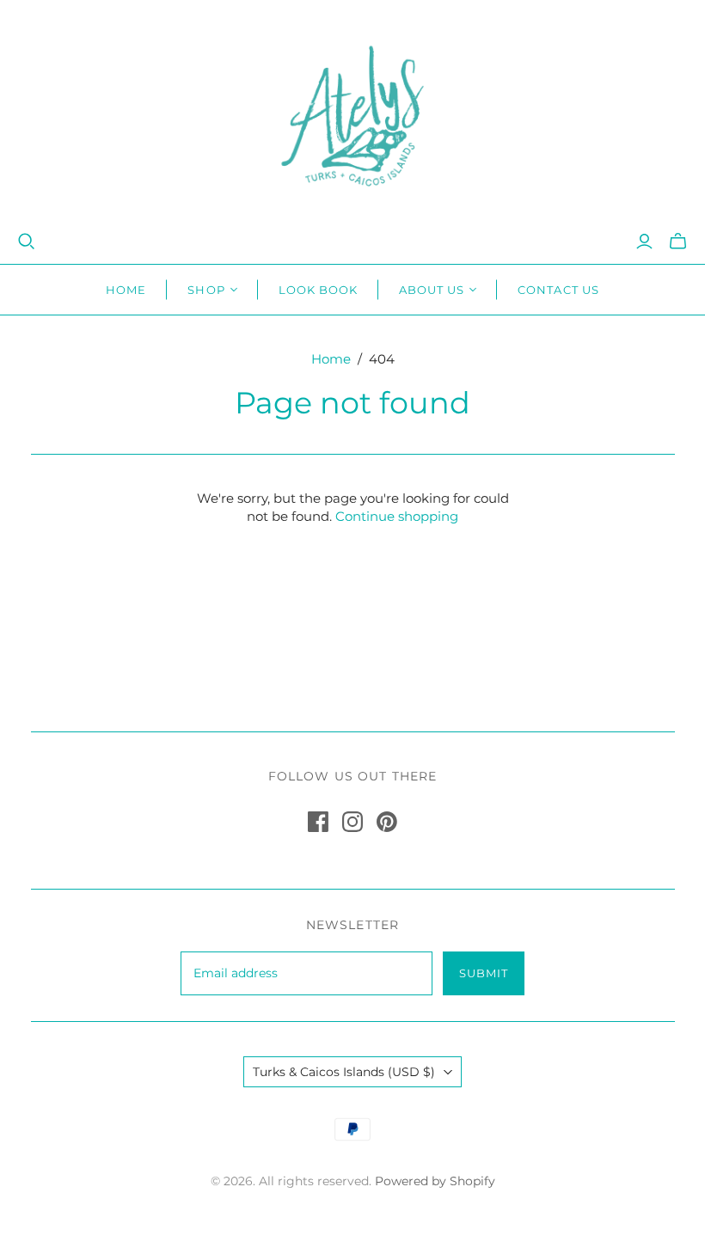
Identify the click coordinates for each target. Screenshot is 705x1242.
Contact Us (558, 290)
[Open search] (26, 241)
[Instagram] (352, 821)
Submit (483, 973)
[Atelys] (352, 116)
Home (126, 290)
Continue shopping (396, 516)
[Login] (644, 241)
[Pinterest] (387, 821)
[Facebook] (318, 821)
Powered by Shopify (435, 1181)
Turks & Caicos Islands (344, 1072)
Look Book (318, 290)
